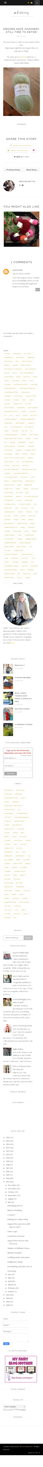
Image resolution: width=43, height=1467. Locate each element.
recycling (32, 516)
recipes (23, 516)
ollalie (18, 500)
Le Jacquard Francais (20, 473)
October (11, 1192)
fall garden (29, 427)
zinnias (27, 577)
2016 (7, 1171)
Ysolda (19, 577)
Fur (5, 442)
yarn (35, 574)
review (16, 519)
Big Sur (6, 373)
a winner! (11, 1215)
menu (19, 485)
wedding (31, 570)
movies (26, 489)
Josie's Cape (12, 1231)
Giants (31, 442)
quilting (7, 516)
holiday (25, 454)
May (9, 1278)
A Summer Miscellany (23, 677)
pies (32, 508)
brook (35, 377)
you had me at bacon (15, 1236)
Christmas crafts (10, 388)
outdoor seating (24, 504)
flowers (23, 435)
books (18, 377)
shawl (23, 527)
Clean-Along (25, 392)
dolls (18, 415)
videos (22, 570)
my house (34, 489)
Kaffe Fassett (9, 462)
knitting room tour (29, 469)
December (12, 1185)
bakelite (7, 365)
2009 (8, 1305)
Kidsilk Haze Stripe (15, 1262)
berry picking (25, 365)
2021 (7, 1154)
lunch (33, 477)
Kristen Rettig (27, 181)
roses (23, 519)
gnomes (18, 450)
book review (8, 377)
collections (18, 396)
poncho (20, 512)
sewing (32, 523)
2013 (7, 1182)
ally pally (28, 353)
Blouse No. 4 (19, 665)
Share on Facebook (22, 145)
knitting (25, 465)
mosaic (18, 489)
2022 (8, 1151)
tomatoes (14, 558)
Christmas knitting (11, 392)
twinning (24, 562)
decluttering (9, 407)
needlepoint (8, 496)
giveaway (31, 446)
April (10, 1281)
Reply (37, 289)
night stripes (18, 1049)
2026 (8, 1137)
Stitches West (9, 539)
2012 (7, 1295)
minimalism (28, 485)
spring (34, 531)
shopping (31, 527)
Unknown (17, 270)
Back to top (33, 1453)
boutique (27, 377)
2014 (7, 1178)
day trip (28, 404)
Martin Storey (9, 485)
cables (6, 380)
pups (36, 512)
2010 (7, 1302)
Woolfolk (26, 574)
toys (33, 558)
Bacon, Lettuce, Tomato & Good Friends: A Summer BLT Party (23, 697)
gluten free (8, 450)
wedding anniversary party (18, 1257)
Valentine (34, 566)
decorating (21, 407)
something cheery (14, 1206)
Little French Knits (11, 477)
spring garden (9, 535)
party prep (8, 508)
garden (12, 442)
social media (17, 531)
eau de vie (33, 415)
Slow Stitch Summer (22, 709)
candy (24, 380)
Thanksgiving (18, 550)
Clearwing (11, 1271)
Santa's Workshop (14, 1210)
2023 (8, 1148)
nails (27, 492)
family (6, 431)
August (10, 1199)
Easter (25, 415)
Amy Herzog (20, 357)
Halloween (8, 454)
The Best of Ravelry (11, 554)
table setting (21, 546)
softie (27, 531)
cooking (16, 400)
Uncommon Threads (11, 566)
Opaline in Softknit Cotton (18, 1248)
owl (35, 504)
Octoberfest (8, 500)
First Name (9, 766)
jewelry (30, 458)
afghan (7, 353)
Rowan (30, 519)
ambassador (8, 357)
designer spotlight (11, 411)
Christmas (34, 384)
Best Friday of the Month (13, 369)
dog (11, 415)
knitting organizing (11, 469)
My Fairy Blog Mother (26, 1446)
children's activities (20, 384)
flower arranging (10, 435)
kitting (7, 465)
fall (5, 427)
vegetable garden (10, 570)
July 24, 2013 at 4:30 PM (21, 274)
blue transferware (26, 373)
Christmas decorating (27, 388)
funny (36, 438)
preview (29, 512)
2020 (8, 1158)
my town (19, 492)
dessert (23, 411)
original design (9, 504)
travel (6, 562)
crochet (7, 404)
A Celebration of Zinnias (23, 724)
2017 (7, 1168)
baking (15, 365)
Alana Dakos (17, 353)
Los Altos (24, 477)
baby (17, 361)
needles (18, 496)
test (30, 546)
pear (16, 508)
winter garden (9, 574)
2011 (7, 1298)
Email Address (10, 758)
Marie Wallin (29, 481)
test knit (7, 550)
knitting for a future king (17, 1219)
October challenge (31, 496)
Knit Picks (16, 465)
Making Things (17, 481)
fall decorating (16, 427)
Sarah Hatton (22, 523)
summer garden (30, 539)
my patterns (8, 492)
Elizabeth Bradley (10, 419)
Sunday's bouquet (14, 1253)
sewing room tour (11, 527)
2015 (7, 1175)
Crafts (31, 400)
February (11, 1288)
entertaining (20, 423)
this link (23, 57)
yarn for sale (9, 577)
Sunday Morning (25, 543)
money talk (8, 489)
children (7, 384)
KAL (18, 462)
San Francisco (9, 523)
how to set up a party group (14, 458)
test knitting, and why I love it (19, 1266)
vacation (24, 566)
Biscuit (14, 373)
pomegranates (9, 512)
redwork (7, 519)
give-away (25, 157)
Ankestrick (31, 357)
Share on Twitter (19, 150)
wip (19, 574)
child (31, 380)
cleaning (7, 396)
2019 (7, 1161)
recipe (16, 516)
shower (7, 531)
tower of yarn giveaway (22, 1026)
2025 (8, 1141)
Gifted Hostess (9, 446)
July (9, 1202)
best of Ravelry (30, 369)
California (15, 380)
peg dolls (24, 508)
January (11, 1291)
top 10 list (24, 558)
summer (19, 539)
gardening (22, 442)
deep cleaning (33, 407)
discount (32, 411)
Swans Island (8, 546)
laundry (7, 473)
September (12, 1195)
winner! (9, 242)
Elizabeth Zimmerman (27, 419)
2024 (8, 1144)
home (33, 454)
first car (24, 431)
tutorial (15, 562)
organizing (28, 500)
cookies (7, 400)
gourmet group (30, 450)
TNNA (6, 558)
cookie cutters (30, 396)
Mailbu (6, 481)
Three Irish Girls (26, 554)
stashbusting (29, 535)
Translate (22, 1410)
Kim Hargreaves (27, 462)
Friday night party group (13, 438)
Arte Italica (8, 361)
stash (20, 535)
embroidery (8, 423)
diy (5, 415)
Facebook (31, 423)
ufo (32, 562)
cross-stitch (17, 404)
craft (24, 400)
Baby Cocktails (27, 361)
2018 (7, 1165)
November (12, 1189)
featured (15, 431)
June (10, 1274)
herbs (17, 454)
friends (28, 438)
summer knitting (10, 543)
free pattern (33, 435)
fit (31, 431)
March (10, 1285)
